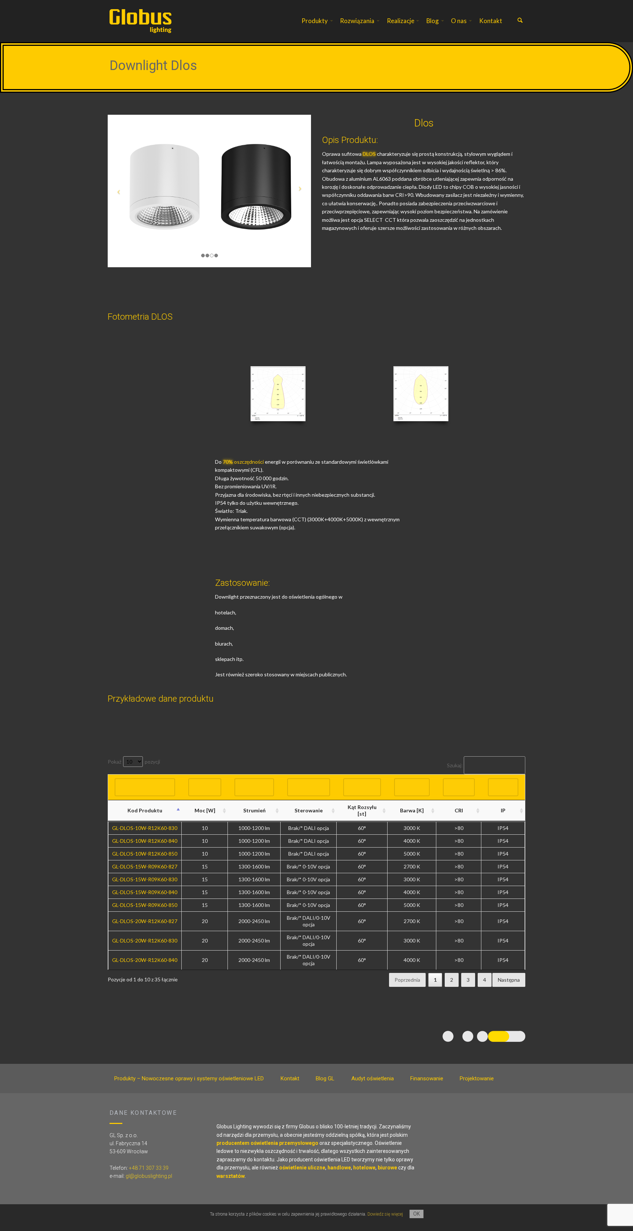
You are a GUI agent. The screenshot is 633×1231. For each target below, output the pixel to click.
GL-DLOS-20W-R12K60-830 (144, 940)
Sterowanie (309, 810)
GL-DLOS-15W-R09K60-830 (144, 879)
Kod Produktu (144, 810)
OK (416, 1214)
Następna (509, 980)
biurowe (387, 1168)
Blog (432, 21)
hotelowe (364, 1168)
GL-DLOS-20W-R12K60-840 (144, 960)
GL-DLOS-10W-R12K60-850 (144, 853)
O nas (459, 21)
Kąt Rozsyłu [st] (362, 810)
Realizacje (400, 21)
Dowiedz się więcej (385, 1214)
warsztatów (230, 1176)
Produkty (314, 21)
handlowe (339, 1168)
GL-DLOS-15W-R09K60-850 (144, 905)
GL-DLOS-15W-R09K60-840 (144, 892)
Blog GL (325, 1078)
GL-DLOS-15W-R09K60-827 (144, 866)
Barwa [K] (412, 810)
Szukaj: (455, 765)
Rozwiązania (357, 21)
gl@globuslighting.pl (149, 1176)
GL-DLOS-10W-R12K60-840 (144, 841)
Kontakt (490, 21)
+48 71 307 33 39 (149, 1168)
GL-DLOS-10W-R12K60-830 (144, 828)
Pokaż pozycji (134, 761)
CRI (459, 810)
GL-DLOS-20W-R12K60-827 (144, 921)
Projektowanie (477, 1078)
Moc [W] (205, 810)
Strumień (254, 810)
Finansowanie (426, 1078)
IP (503, 810)
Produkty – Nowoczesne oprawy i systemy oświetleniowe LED (189, 1078)
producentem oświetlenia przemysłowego (267, 1143)
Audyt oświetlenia (372, 1078)
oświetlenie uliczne (302, 1168)
